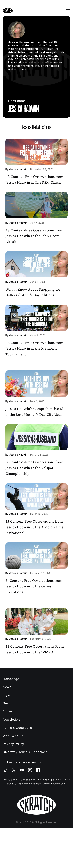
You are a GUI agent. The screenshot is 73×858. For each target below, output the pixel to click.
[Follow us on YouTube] (22, 770)
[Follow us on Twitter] (14, 770)
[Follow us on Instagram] (30, 770)
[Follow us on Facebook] (38, 770)
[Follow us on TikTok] (6, 770)
